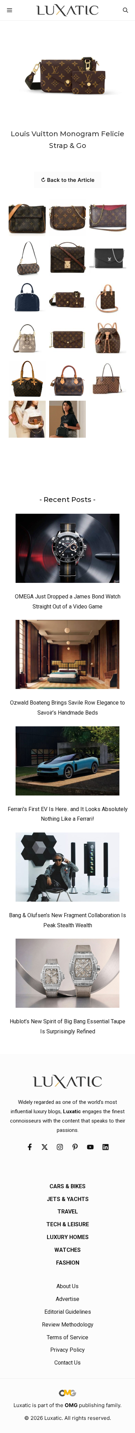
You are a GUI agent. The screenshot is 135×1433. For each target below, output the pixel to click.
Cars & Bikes (68, 1186)
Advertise (67, 1299)
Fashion (67, 1262)
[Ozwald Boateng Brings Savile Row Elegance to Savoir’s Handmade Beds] (67, 656)
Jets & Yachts (68, 1199)
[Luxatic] (67, 10)
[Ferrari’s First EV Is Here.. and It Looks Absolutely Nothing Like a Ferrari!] (67, 762)
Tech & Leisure (67, 1224)
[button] (125, 10)
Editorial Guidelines (67, 1312)
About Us (67, 1286)
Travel (67, 1211)
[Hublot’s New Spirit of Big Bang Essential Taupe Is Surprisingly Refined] (67, 975)
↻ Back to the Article (67, 180)
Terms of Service (67, 1337)
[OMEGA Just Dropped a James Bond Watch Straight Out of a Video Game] (67, 550)
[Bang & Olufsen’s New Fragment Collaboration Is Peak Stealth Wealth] (67, 868)
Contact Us (67, 1362)
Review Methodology (67, 1324)
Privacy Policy (67, 1350)
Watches (67, 1250)
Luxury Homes (68, 1237)
